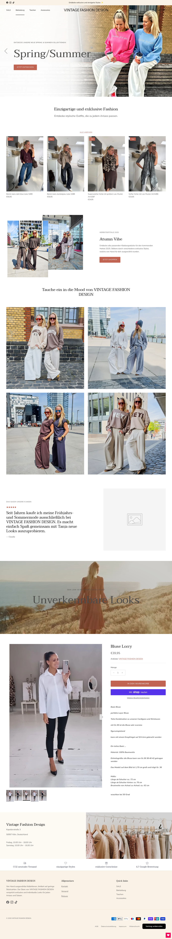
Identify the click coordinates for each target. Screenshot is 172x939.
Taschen (32, 10)
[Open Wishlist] (168, 935)
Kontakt (64, 886)
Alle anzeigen (86, 132)
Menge (114, 667)
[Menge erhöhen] (123, 672)
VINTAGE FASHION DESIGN (131, 659)
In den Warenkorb (138, 683)
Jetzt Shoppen (110, 260)
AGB (96, 926)
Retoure (64, 896)
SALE (8, 10)
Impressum (122, 926)
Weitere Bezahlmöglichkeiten (138, 698)
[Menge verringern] (113, 672)
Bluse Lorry (121, 646)
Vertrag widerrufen (154, 926)
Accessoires (45, 10)
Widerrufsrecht (134, 926)
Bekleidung (20, 10)
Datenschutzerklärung (108, 926)
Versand (64, 891)
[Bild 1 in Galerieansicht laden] (55, 715)
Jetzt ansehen (24, 67)
